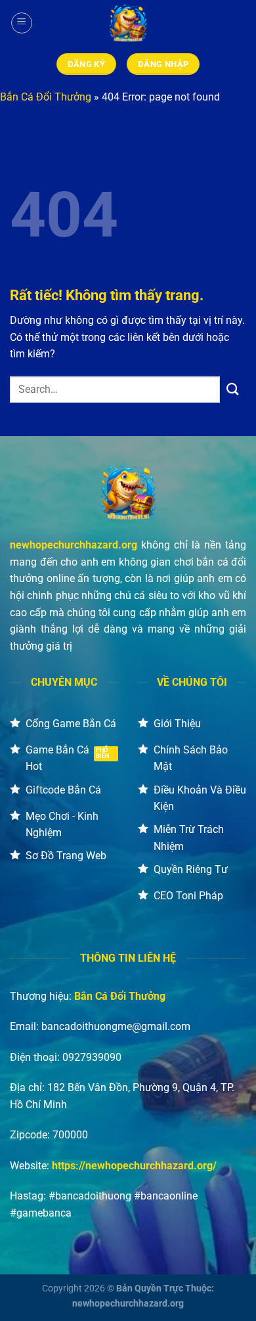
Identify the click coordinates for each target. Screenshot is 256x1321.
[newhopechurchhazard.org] (128, 23)
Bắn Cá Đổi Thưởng (45, 97)
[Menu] (21, 23)
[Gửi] (233, 389)
